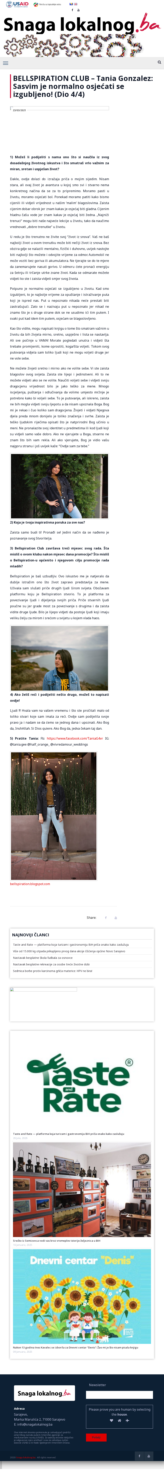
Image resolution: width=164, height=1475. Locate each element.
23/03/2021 (19, 110)
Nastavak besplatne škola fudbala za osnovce (43, 958)
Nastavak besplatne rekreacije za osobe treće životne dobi (51, 964)
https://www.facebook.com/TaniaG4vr (75, 738)
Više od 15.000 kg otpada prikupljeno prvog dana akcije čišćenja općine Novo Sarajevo (69, 951)
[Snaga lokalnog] (82, 21)
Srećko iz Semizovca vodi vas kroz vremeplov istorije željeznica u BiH (56, 1240)
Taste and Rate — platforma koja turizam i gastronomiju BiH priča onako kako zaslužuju (71, 944)
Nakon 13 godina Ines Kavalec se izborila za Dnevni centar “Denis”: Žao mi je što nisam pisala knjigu (75, 1347)
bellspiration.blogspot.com (30, 884)
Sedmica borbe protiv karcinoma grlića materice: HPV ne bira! (52, 971)
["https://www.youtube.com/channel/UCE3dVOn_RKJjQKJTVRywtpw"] (148, 1456)
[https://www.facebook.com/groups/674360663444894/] (139, 1456)
